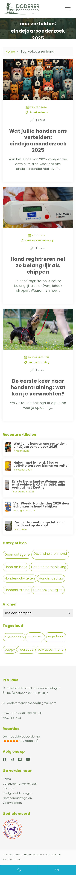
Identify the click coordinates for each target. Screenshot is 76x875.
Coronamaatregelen (17, 798)
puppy (10, 649)
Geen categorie (17, 554)
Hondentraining (17, 590)
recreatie (26, 649)
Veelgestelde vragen (18, 793)
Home (10, 51)
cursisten (35, 636)
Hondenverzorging (48, 590)
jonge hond (55, 636)
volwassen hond (50, 649)
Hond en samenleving (48, 567)
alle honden (14, 637)
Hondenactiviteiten (20, 578)
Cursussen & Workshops (20, 783)
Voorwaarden (12, 803)
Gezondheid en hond (50, 554)
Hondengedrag (51, 578)
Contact (8, 788)
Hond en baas (16, 567)
